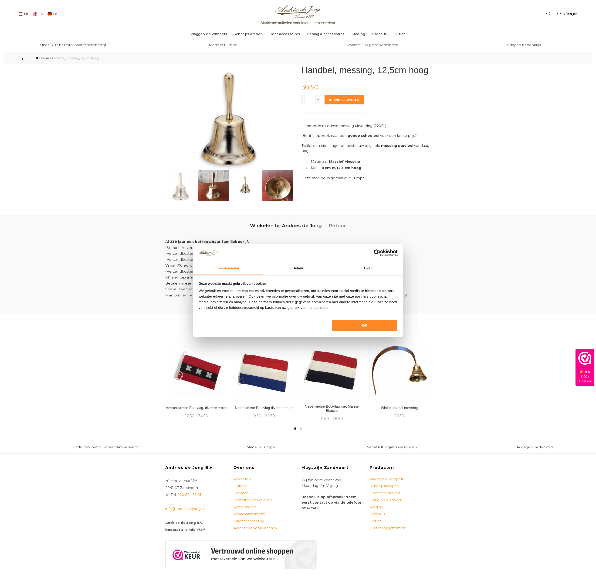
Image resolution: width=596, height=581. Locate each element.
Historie (240, 486)
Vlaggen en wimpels (210, 32)
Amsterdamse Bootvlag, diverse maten (197, 408)
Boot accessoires (285, 34)
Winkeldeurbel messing (399, 408)
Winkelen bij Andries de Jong (286, 225)
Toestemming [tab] (228, 268)
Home (44, 58)
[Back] (25, 58)
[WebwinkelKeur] (241, 554)
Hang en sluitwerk (386, 500)
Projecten (242, 479)
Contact (241, 493)
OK (365, 325)
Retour (337, 225)
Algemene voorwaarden (255, 528)
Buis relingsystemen (387, 528)
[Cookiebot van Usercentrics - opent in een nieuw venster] (377, 252)
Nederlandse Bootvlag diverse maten (264, 408)
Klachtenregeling (249, 521)
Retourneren (245, 507)
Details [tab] (298, 268)
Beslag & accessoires (326, 34)
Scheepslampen (248, 34)
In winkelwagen (344, 100)
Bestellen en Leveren (253, 500)
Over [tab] (368, 268)
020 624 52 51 (189, 494)
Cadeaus (379, 34)
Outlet (399, 34)
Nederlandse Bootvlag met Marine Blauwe (332, 408)
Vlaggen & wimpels (386, 479)
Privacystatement (249, 514)
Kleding (358, 34)
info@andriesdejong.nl (185, 508)
